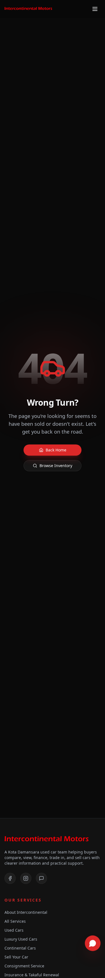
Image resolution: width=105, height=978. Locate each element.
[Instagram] (25, 878)
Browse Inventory (55, 465)
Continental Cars (20, 948)
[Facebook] (10, 878)
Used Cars (14, 930)
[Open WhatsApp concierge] (93, 943)
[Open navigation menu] (95, 9)
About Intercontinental (25, 912)
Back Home (56, 450)
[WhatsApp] (41, 878)
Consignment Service (24, 966)
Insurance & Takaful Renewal (31, 974)
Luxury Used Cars (20, 939)
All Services (15, 921)
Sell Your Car (16, 957)
